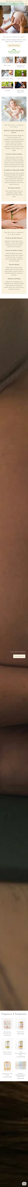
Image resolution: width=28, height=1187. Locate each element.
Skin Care (21, 75)
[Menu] (0, 3)
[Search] (22, 3)
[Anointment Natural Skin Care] (14, 3)
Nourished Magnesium (21, 87)
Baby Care (7, 62)
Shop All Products (14, 45)
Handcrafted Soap (7, 75)
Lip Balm (7, 87)
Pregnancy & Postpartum (21, 62)
